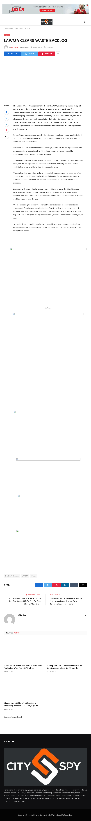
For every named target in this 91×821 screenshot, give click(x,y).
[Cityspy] (46, 22)
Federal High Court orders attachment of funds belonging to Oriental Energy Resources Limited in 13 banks (66, 601)
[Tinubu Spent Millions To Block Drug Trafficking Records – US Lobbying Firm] (24, 688)
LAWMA (25, 576)
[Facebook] (6, 112)
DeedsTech (68, 815)
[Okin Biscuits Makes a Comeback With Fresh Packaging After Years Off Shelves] (24, 651)
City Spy (14, 47)
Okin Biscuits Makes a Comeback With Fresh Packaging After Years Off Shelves (23, 667)
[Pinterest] (6, 130)
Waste (33, 576)
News (7, 35)
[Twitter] (6, 118)
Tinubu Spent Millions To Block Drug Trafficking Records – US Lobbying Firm (21, 704)
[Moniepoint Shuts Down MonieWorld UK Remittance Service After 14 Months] (67, 651)
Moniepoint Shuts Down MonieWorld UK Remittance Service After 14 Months (64, 667)
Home (6, 29)
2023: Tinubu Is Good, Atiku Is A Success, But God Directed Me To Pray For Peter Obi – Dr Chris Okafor (24, 601)
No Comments (37, 47)
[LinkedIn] (6, 124)
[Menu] (6, 22)
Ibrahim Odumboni (12, 576)
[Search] (84, 22)
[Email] (6, 136)
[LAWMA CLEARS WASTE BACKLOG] (45, 80)
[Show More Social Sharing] (58, 54)
